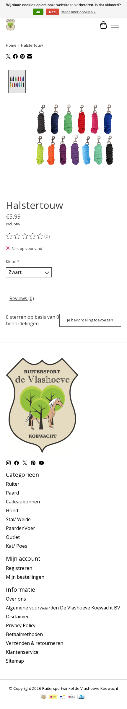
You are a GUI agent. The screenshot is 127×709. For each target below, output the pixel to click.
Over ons (16, 599)
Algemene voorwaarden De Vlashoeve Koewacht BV (63, 607)
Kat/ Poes (16, 546)
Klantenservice (22, 652)
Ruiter (12, 484)
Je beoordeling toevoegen (90, 320)
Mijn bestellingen (25, 577)
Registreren (19, 568)
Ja (38, 12)
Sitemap (15, 661)
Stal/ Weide (18, 519)
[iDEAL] (53, 697)
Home (11, 45)
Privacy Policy (20, 625)
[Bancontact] (62, 697)
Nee (52, 12)
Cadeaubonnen (23, 501)
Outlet (13, 537)
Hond (12, 510)
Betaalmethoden (24, 634)
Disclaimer (17, 616)
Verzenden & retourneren (34, 643)
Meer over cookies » (78, 12)
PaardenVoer (20, 528)
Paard (12, 493)
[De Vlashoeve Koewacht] (10, 25)
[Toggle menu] (115, 25)
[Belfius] (71, 697)
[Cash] (43, 697)
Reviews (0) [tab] (21, 298)
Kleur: (12, 261)
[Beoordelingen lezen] (25, 236)
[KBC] (81, 697)
